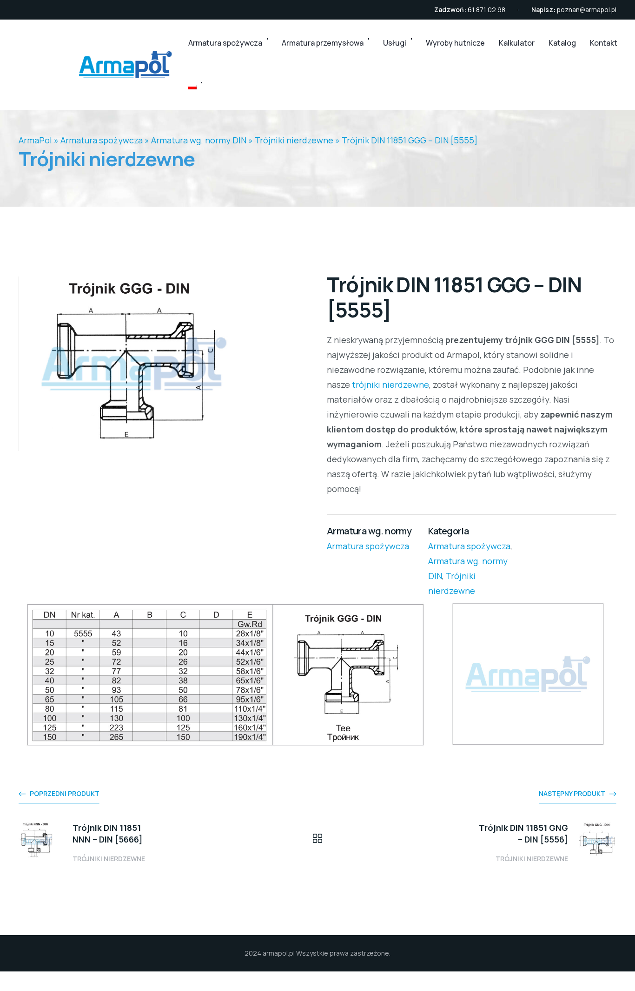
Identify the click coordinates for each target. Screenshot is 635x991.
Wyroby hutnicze (455, 43)
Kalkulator (517, 43)
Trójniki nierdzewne (294, 140)
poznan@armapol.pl (586, 9)
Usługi (394, 43)
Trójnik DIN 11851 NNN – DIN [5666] (108, 833)
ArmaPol (35, 140)
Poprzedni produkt (64, 793)
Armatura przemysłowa (323, 43)
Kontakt (603, 43)
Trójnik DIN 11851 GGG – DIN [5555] (409, 140)
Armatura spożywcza (225, 43)
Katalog (562, 43)
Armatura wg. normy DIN (198, 140)
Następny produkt (572, 793)
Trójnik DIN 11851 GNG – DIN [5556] (523, 833)
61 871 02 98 (486, 9)
